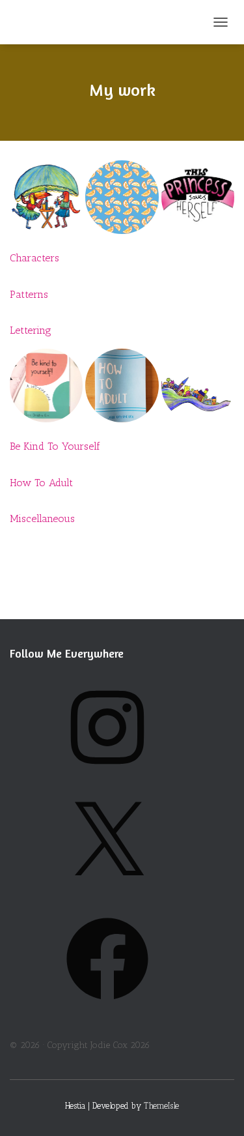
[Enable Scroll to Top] (218, 1110)
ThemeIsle (161, 1106)
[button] (46, 196)
